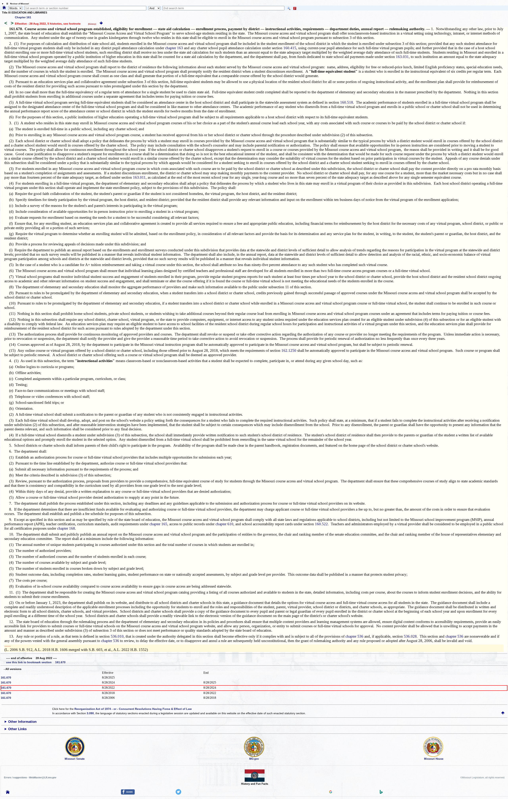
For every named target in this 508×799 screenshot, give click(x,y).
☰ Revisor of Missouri (16, 4)
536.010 (117, 636)
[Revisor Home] (8, 792)
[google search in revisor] (330, 792)
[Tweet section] (178, 793)
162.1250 (288, 350)
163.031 (402, 57)
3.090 (90, 713)
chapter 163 (174, 48)
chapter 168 (66, 528)
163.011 (139, 177)
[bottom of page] (101, 23)
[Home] (4, 8)
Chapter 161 (23, 17)
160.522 (321, 524)
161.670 (6, 677)
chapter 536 (354, 636)
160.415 (289, 48)
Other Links (17, 729)
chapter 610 (224, 524)
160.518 (346, 102)
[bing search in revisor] (381, 792)
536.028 (410, 636)
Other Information (22, 722)
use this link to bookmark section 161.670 (35, 662)
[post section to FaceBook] (128, 793)
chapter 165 (158, 524)
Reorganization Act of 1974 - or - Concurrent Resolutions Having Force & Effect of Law (133, 708)
